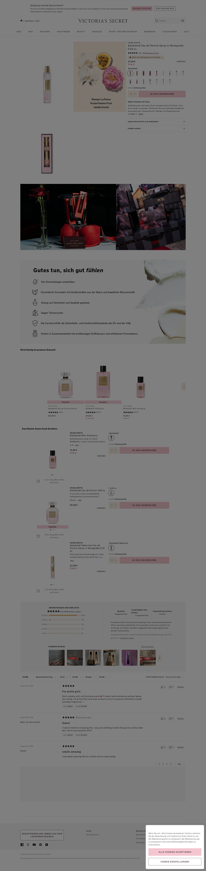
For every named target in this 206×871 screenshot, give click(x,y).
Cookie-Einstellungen (175, 861)
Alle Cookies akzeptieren (174, 852)
